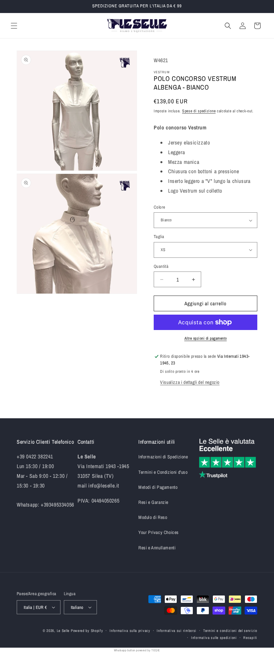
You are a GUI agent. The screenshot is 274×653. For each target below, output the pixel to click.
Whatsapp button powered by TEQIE (137, 650)
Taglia (159, 236)
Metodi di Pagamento (157, 487)
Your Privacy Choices (158, 532)
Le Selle (63, 630)
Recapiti (250, 637)
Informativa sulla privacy (130, 630)
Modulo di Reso (152, 517)
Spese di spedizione (199, 111)
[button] (14, 25)
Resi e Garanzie (153, 502)
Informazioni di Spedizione (163, 457)
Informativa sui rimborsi (176, 630)
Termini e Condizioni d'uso (163, 472)
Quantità (161, 266)
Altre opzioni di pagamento (205, 338)
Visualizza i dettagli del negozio (190, 382)
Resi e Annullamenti (156, 548)
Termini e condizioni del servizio (230, 630)
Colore (159, 207)
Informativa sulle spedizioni (214, 637)
